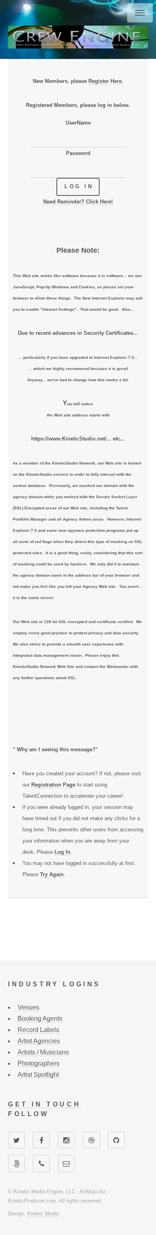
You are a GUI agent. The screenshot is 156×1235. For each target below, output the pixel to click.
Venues (28, 1007)
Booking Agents (40, 1018)
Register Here (105, 81)
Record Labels (38, 1029)
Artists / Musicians (43, 1052)
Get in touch (44, 1104)
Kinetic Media (43, 1214)
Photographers (39, 1063)
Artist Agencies (39, 1041)
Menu (140, 12)
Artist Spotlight (38, 1074)
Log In (62, 852)
